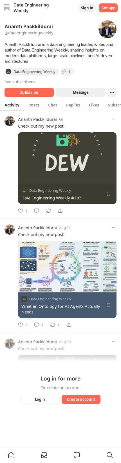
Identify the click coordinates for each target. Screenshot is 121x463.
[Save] (108, 194)
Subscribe (29, 92)
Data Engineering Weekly (50, 190)
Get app (108, 7)
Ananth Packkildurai (37, 119)
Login (40, 399)
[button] (11, 455)
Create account (81, 399)
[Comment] (36, 210)
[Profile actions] (111, 92)
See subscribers (20, 81)
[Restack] (48, 210)
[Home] (6, 8)
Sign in (87, 7)
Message (81, 92)
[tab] (12, 104)
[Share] (60, 210)
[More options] (113, 119)
